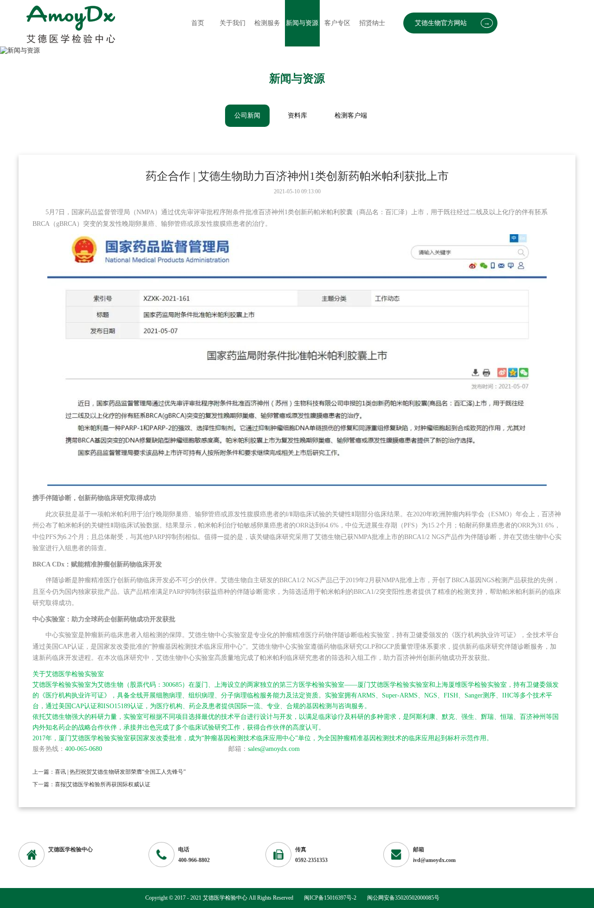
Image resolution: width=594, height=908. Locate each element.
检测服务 (267, 23)
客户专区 (337, 23)
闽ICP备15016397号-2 (330, 898)
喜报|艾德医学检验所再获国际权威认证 (102, 784)
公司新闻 (247, 115)
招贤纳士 (372, 23)
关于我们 (232, 23)
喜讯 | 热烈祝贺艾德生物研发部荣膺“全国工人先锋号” (120, 772)
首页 (197, 23)
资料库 (297, 115)
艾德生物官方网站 (452, 23)
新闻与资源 (302, 23)
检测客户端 (351, 115)
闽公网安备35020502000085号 (403, 898)
